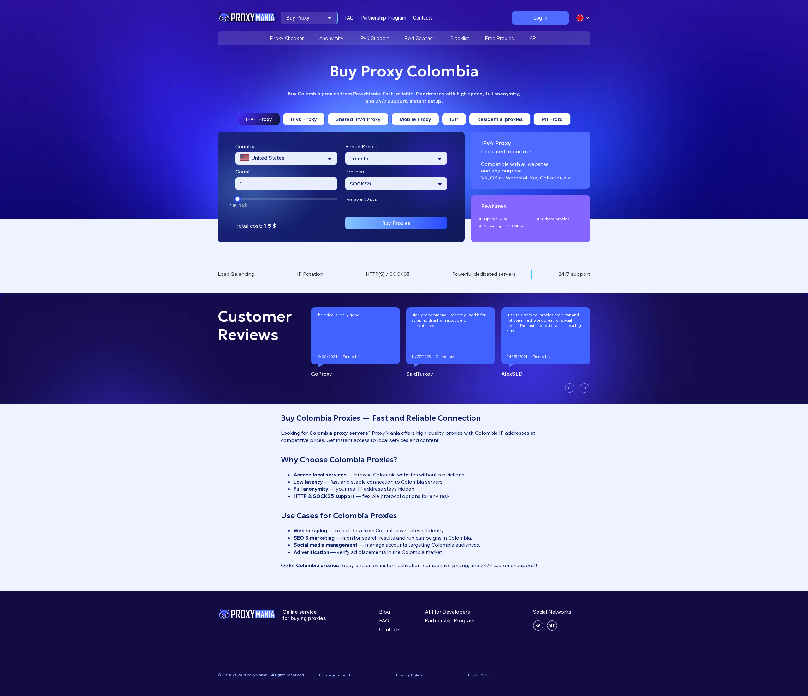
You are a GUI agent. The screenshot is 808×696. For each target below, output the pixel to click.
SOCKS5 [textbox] (360, 183)
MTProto (552, 119)
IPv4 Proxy (259, 119)
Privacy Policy (409, 675)
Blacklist (459, 38)
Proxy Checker (287, 38)
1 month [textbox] (358, 158)
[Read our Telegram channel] (538, 629)
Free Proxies (499, 38)
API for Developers (447, 611)
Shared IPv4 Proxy (358, 119)
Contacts (423, 18)
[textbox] (262, 158)
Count (242, 171)
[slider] (238, 199)
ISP (454, 119)
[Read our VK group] (552, 629)
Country (245, 146)
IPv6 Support (374, 38)
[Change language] (582, 18)
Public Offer (479, 675)
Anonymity (331, 38)
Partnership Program (383, 18)
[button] (569, 388)
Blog (384, 611)
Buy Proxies (396, 223)
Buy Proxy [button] (297, 18)
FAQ (349, 18)
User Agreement (334, 675)
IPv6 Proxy (304, 119)
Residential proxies (500, 119)
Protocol (355, 171)
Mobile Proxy (415, 119)
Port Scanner (419, 38)
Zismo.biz (351, 356)
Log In (540, 18)
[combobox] (286, 158)
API (534, 38)
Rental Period (361, 146)
